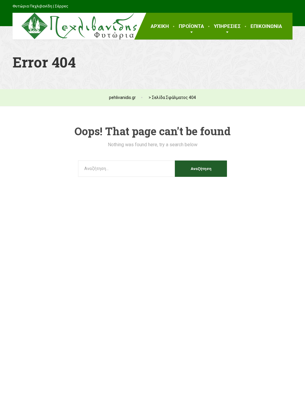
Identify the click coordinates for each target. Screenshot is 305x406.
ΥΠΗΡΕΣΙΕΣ (227, 26)
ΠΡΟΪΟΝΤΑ (191, 26)
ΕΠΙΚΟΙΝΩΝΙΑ (266, 26)
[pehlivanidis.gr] (75, 26)
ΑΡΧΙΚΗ (160, 26)
